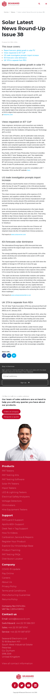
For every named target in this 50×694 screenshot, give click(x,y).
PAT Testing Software (13, 479)
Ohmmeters (8, 505)
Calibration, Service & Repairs (17, 537)
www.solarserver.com (18, 234)
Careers (6, 578)
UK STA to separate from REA (15, 60)
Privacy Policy (9, 586)
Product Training (11, 550)
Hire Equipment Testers (14, 509)
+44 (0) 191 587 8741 (18, 627)
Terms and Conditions (14, 591)
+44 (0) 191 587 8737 (20, 632)
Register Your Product (14, 541)
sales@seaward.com (19, 619)
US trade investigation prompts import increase (21, 55)
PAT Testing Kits (10, 475)
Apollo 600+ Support (13, 524)
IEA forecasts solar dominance (15, 58)
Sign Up (24, 383)
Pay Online (8, 573)
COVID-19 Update (11, 569)
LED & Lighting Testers (14, 492)
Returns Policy (9, 599)
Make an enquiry (11, 411)
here (28, 170)
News (13, 12)
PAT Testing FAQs (11, 554)
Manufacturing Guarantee (16, 595)
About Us (7, 582)
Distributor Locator (12, 559)
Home (6, 12)
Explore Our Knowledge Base (17, 546)
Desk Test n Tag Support (15, 528)
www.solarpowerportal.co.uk (21, 295)
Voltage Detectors (11, 501)
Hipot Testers (9, 488)
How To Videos (9, 533)
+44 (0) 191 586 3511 (25, 623)
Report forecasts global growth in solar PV (19, 50)
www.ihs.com (8, 114)
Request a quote (11, 417)
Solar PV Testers (10, 484)
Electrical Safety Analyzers (15, 496)
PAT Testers (8, 471)
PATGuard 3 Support (13, 520)
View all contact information (17, 663)
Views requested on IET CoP (14, 53)
